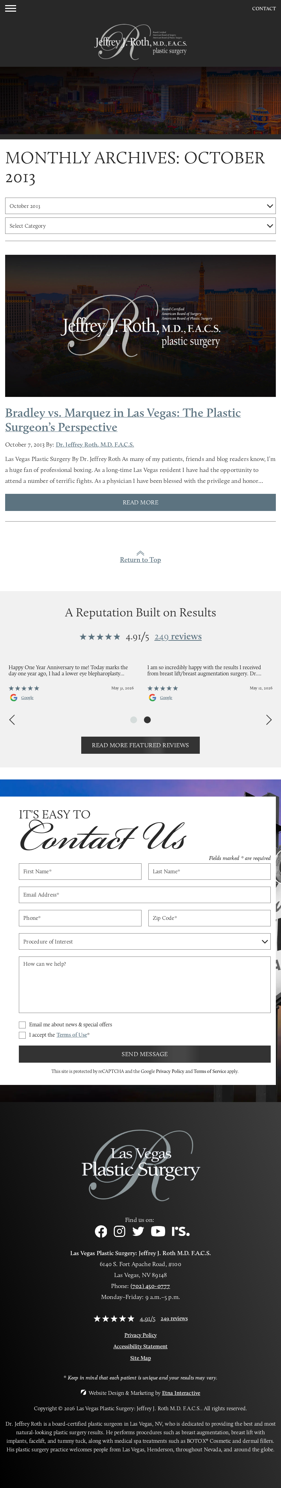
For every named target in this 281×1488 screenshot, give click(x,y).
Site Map (140, 1358)
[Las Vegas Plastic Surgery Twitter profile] (138, 1234)
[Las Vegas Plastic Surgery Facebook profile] (101, 1236)
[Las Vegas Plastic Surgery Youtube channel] (158, 1234)
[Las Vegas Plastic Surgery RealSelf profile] (181, 1234)
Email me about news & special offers (70, 1025)
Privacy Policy (170, 1071)
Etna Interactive (181, 1393)
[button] (10, 8)
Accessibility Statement (140, 1346)
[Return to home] (140, 33)
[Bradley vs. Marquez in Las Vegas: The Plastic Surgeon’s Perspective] (140, 326)
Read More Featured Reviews (140, 745)
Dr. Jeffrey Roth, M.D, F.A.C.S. (95, 444)
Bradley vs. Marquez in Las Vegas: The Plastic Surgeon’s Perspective (123, 419)
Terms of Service (210, 1071)
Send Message (145, 1054)
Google (27, 698)
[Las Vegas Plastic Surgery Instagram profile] (119, 1235)
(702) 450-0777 (150, 1286)
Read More (141, 502)
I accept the (59, 1035)
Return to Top (140, 559)
